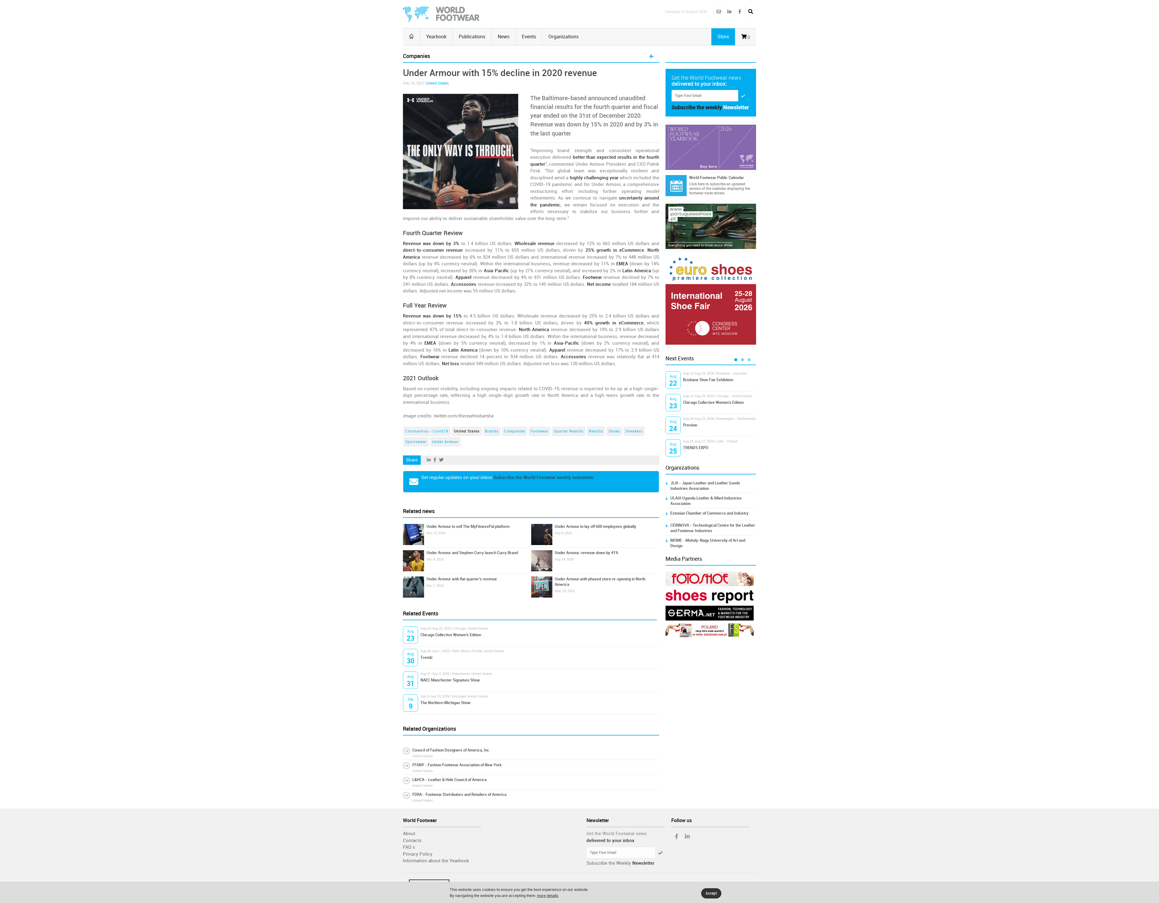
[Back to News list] (652, 56)
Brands (492, 431)
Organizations (563, 37)
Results (596, 431)
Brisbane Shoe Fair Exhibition (708, 380)
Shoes (614, 431)
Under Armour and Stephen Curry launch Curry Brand (472, 552)
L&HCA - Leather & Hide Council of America (449, 779)
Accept (711, 893)
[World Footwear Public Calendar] (676, 185)
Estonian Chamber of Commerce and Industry (709, 513)
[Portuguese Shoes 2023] (711, 226)
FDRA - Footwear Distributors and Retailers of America (459, 794)
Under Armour (445, 442)
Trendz (426, 657)
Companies (514, 431)
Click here (697, 184)
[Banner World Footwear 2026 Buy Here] (711, 147)
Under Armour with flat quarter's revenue (461, 579)
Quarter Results (568, 431)
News (503, 37)
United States (437, 83)
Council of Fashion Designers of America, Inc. (451, 750)
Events (529, 37)
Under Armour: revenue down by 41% (586, 552)
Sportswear (416, 442)
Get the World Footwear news (616, 833)
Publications (472, 37)
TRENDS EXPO (695, 447)
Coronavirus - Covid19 (427, 431)
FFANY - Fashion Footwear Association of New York (457, 765)
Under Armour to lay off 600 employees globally (595, 526)
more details (547, 895)
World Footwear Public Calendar (716, 177)
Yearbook (436, 37)
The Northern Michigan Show (445, 702)
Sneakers (634, 431)
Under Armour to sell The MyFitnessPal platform (467, 526)
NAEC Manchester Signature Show (450, 680)
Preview (690, 425)
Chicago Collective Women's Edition (450, 635)
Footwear (539, 431)
